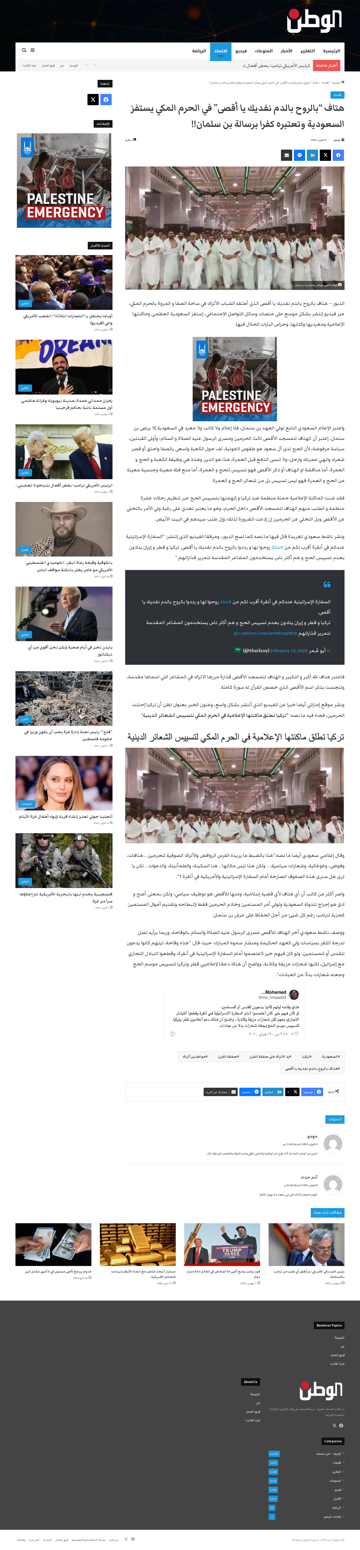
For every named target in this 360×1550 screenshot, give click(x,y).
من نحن (113, 1540)
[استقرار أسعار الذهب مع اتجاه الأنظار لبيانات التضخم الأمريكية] (138, 1244)
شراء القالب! (29, 65)
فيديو (241, 51)
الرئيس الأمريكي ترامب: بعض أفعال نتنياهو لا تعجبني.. (260, 65)
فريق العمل (48, 65)
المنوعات (264, 51)
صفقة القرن (227, 1056)
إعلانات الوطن (332, 1517)
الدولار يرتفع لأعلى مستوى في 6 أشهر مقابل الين (58, 1271)
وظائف (21, 1540)
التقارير (307, 51)
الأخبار (286, 51)
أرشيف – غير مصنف (328, 1454)
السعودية (330, 1056)
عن (62, 65)
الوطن (337, 140)
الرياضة (199, 51)
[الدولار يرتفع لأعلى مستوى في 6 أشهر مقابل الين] (53, 1244)
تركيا (305, 1056)
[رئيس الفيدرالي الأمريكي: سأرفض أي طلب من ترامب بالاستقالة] (307, 1244)
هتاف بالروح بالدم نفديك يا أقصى (311, 1068)
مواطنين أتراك (194, 1056)
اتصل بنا (47, 1540)
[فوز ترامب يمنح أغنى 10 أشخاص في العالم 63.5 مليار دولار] (222, 1244)
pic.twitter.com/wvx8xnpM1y (265, 633)
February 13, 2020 (289, 650)
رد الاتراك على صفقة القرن (269, 1056)
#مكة (225, 601)
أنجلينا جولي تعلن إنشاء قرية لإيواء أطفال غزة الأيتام (65, 817)
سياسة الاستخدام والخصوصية (88, 1540)
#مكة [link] (277, 547)
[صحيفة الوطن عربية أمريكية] (314, 21)
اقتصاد (221, 51)
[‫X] (334, 1425)
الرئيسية (331, 51)
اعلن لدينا (34, 1540)
